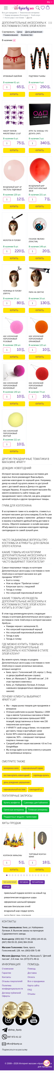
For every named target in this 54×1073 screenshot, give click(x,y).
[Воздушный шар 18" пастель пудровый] (14, 171)
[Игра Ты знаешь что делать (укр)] (40, 114)
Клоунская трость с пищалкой (20, 586)
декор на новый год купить (15, 483)
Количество (26, 35)
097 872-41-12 (14, 1037)
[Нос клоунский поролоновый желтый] (14, 420)
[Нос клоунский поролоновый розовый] (14, 325)
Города (6, 887)
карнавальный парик (33, 768)
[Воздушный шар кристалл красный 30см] (40, 170)
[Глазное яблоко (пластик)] (40, 225)
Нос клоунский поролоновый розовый (24, 632)
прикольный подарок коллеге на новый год (25, 893)
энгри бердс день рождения (17, 915)
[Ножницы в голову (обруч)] (14, 276)
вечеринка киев (11, 768)
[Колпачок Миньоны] (14, 840)
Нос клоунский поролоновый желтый (24, 593)
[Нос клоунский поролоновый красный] (40, 372)
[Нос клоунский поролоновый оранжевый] (40, 325)
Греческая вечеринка (14, 810)
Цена (19, 32)
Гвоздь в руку (12, 636)
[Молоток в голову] (14, 225)
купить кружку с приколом (22, 518)
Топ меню (24, 882)
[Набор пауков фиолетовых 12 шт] (14, 114)
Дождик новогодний (16, 468)
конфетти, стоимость (39, 511)
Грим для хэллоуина (17, 505)
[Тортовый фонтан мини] (40, 840)
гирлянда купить (41, 775)
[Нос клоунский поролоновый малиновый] (14, 372)
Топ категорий (9, 882)
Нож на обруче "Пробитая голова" (22, 583)
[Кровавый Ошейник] (14, 58)
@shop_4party (14, 1030)
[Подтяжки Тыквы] (40, 58)
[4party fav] (43, 8)
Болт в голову (13, 580)
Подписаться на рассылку (14, 1050)
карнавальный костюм (14, 789)
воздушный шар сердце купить (19, 911)
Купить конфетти (12, 802)
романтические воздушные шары (20, 897)
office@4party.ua (14, 1044)
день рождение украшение (17, 782)
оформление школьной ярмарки (19, 902)
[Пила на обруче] (40, 276)
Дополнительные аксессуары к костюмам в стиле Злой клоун (24, 24)
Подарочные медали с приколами (20, 817)
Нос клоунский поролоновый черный (24, 629)
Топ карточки (37, 882)
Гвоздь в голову (13, 590)
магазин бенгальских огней (17, 906)
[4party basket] (48, 7)
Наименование (10, 35)
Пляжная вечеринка (37, 810)
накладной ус (35, 789)
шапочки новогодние (12, 480)
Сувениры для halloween (36, 802)
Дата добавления (33, 32)
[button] (6, 875)
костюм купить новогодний (16, 775)
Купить (14, 94)
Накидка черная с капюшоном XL (22, 626)
